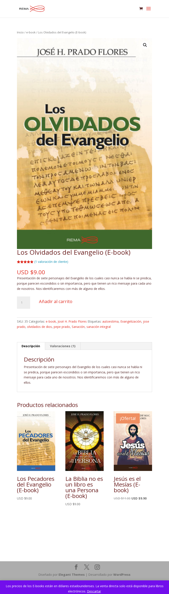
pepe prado (62, 327)
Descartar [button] (94, 591)
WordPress (121, 574)
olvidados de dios (39, 327)
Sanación (78, 327)
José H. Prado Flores (72, 321)
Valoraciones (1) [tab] (62, 346)
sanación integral (98, 327)
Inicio (20, 32)
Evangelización (130, 321)
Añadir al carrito (55, 301)
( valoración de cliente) (51, 262)
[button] (145, 45)
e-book (31, 32)
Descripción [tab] (31, 346)
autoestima (110, 321)
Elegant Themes (72, 574)
